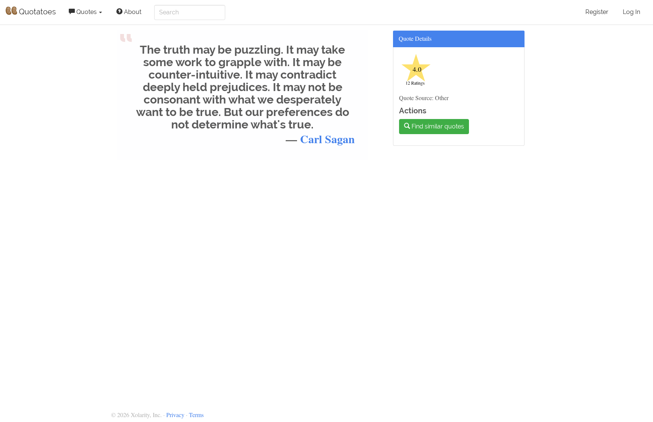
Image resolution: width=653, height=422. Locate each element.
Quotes (86, 11)
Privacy (175, 415)
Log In (631, 11)
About (131, 11)
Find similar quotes (437, 126)
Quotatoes (36, 11)
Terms (196, 415)
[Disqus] (332, 263)
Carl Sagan (327, 138)
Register (596, 11)
